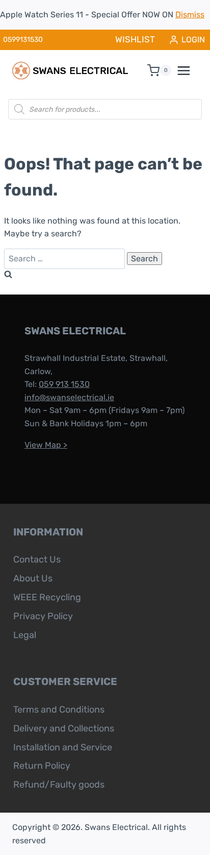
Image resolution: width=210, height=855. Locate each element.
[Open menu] (189, 70)
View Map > (45, 445)
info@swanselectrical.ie (69, 397)
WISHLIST (135, 39)
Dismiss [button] (189, 14)
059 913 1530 (64, 384)
